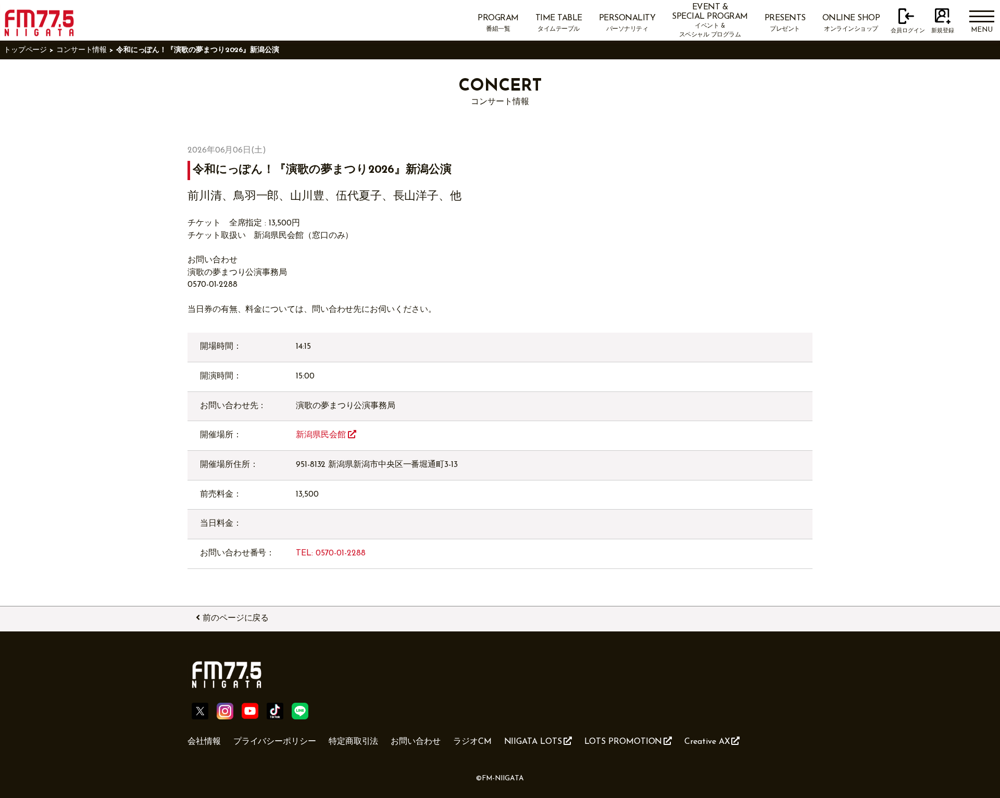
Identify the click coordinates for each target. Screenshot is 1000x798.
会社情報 (204, 742)
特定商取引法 (354, 742)
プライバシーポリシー (274, 742)
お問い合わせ (416, 742)
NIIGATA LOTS (533, 742)
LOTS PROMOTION (623, 742)
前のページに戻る (236, 618)
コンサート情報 (81, 50)
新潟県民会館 (322, 435)
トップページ (25, 50)
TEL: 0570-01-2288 (331, 553)
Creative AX (707, 742)
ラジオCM (472, 742)
